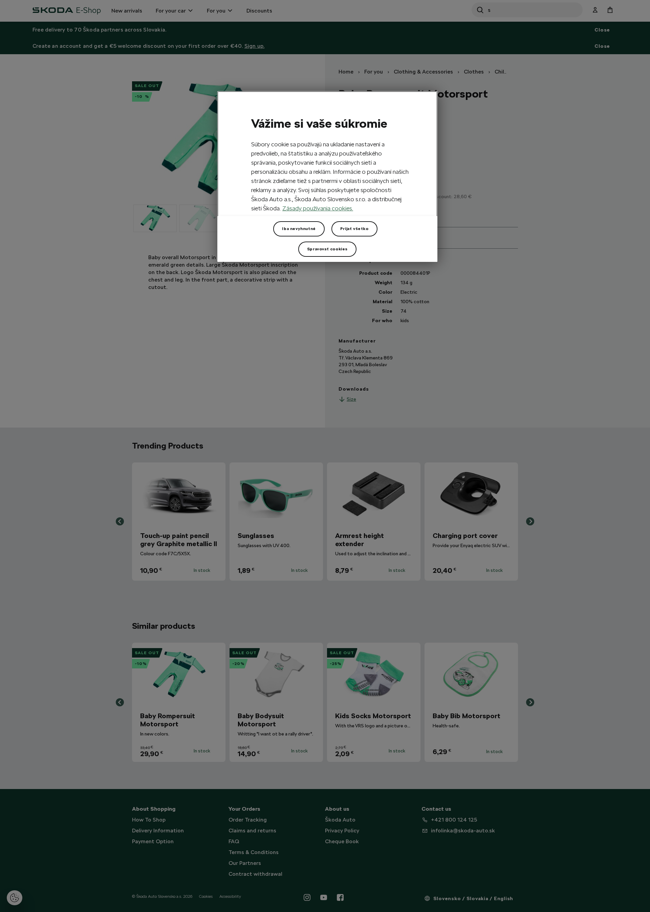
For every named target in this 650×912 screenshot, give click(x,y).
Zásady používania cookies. (317, 208)
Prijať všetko (354, 228)
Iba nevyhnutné (299, 228)
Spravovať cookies (327, 249)
